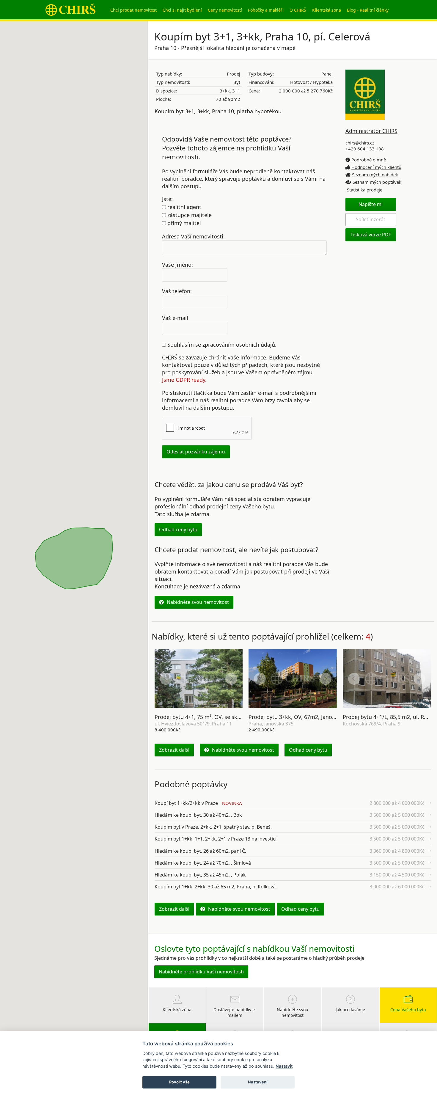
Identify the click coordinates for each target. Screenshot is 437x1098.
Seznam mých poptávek (377, 182)
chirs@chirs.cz (359, 143)
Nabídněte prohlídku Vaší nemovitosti (201, 971)
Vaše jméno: (177, 264)
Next (231, 679)
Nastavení (257, 1082)
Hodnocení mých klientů (376, 167)
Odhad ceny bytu (178, 529)
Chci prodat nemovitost (133, 10)
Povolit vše (179, 1082)
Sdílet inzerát (370, 219)
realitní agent (183, 207)
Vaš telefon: (177, 291)
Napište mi (371, 204)
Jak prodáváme (350, 1009)
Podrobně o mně (368, 160)
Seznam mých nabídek (375, 174)
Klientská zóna (326, 10)
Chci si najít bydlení (182, 10)
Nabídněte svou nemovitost (198, 602)
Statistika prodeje (364, 190)
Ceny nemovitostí (225, 10)
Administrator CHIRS (371, 130)
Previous (166, 679)
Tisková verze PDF (370, 234)
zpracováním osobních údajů (238, 344)
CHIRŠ (70, 9)
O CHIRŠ (298, 10)
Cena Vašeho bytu (408, 1009)
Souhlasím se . (221, 344)
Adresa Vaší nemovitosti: (193, 236)
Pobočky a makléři (266, 10)
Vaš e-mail (175, 317)
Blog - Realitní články (368, 10)
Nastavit (284, 1066)
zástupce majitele (189, 215)
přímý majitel (183, 223)
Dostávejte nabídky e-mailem (234, 1012)
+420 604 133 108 (364, 149)
